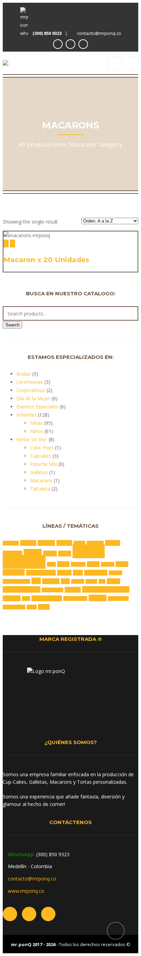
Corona (112, 543)
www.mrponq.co (26, 891)
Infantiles (26, 415)
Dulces (50, 553)
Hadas (122, 564)
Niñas (36, 423)
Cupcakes (40, 456)
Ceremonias (29, 382)
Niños (36, 431)
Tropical (97, 598)
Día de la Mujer (33, 398)
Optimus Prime (16, 581)
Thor (26, 598)
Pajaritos (51, 581)
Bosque (64, 543)
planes (91, 581)
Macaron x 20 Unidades (46, 260)
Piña (65, 581)
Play (102, 581)
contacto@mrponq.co (99, 33)
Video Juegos (14, 607)
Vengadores (118, 598)
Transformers (75, 598)
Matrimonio (95, 573)
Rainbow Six (52, 590)
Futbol (93, 564)
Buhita (79, 543)
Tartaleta (40, 488)
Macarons (41, 480)
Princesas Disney (21, 589)
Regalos (73, 590)
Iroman (64, 573)
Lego (78, 573)
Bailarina (46, 543)
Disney (33, 553)
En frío (64, 553)
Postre (113, 581)
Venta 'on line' (31, 439)
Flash (51, 564)
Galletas (39, 472)
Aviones (28, 543)
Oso (36, 581)
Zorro (44, 607)
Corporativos (30, 390)
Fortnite (78, 564)
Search (12, 324)
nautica (115, 572)
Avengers (11, 543)
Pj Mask (77, 581)
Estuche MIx (43, 464)
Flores (63, 564)
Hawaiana (14, 572)
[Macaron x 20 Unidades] (6, 243)
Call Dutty (95, 543)
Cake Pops (42, 447)
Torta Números (46, 598)
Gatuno (107, 564)
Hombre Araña (41, 573)
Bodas (23, 374)
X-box (32, 607)
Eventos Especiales (37, 406)
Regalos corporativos (105, 589)
